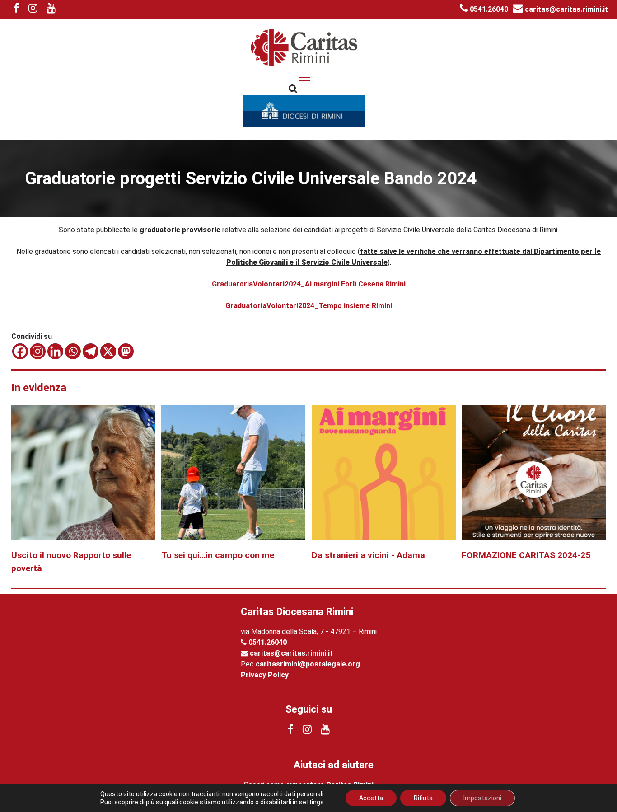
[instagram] (33, 9)
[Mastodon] (126, 351)
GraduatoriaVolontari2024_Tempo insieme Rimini (308, 305)
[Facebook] (20, 351)
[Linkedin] (55, 351)
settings (311, 802)
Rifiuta (423, 798)
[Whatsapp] (73, 351)
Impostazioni (482, 798)
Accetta (371, 798)
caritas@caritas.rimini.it (565, 9)
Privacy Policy (265, 675)
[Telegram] (90, 351)
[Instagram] (38, 351)
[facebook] (16, 9)
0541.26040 (488, 9)
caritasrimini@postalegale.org (308, 664)
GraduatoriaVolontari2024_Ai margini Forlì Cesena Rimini (309, 284)
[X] (108, 351)
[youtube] (51, 9)
